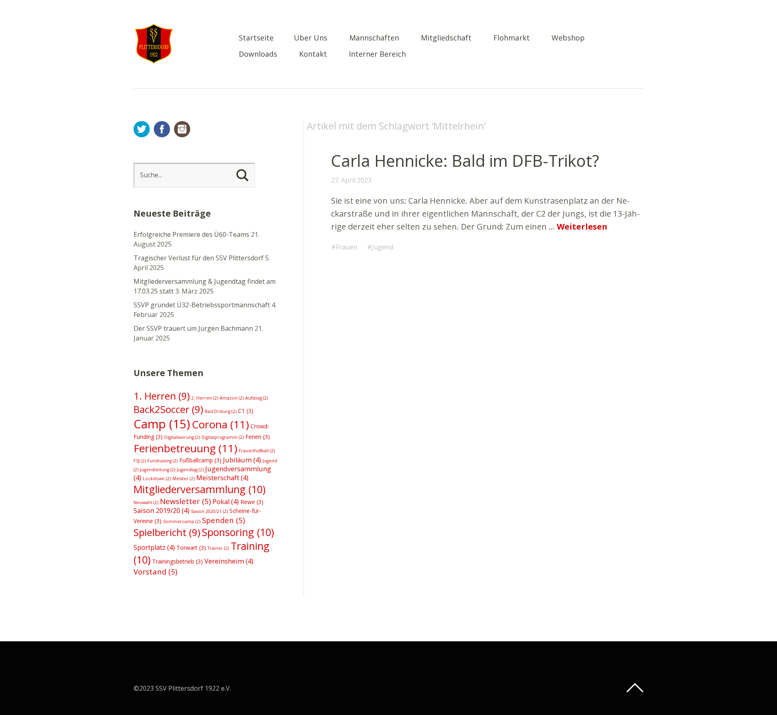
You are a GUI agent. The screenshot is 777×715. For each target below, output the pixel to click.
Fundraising (162, 461)
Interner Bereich (377, 54)
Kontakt (313, 54)
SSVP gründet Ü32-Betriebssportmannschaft (202, 304)
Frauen (346, 247)
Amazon (232, 398)
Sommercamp (181, 521)
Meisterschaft (222, 477)
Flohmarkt (511, 38)
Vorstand (155, 571)
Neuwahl (146, 502)
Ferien (257, 436)
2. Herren (204, 398)
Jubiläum (242, 459)
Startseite (256, 38)
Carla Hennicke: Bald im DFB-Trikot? (465, 160)
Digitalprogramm (223, 437)
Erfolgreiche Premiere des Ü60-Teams (191, 234)
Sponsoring (238, 532)
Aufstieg (256, 398)
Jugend (382, 247)
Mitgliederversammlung (199, 489)
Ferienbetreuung (185, 448)
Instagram (182, 129)
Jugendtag (190, 469)
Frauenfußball (257, 450)
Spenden (223, 520)
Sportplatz (154, 547)
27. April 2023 (351, 180)
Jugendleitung (157, 469)
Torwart (191, 547)
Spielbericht (167, 532)
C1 (245, 411)
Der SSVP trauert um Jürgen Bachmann (193, 328)
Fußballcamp (200, 460)
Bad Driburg (220, 411)
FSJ (140, 461)
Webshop (568, 38)
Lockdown (157, 478)
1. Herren (162, 395)
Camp (162, 424)
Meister (183, 478)
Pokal (225, 501)
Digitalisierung (182, 437)
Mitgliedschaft (446, 38)
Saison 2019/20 (161, 510)
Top (634, 688)
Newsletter (185, 501)
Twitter (142, 129)
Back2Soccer (168, 409)
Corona (220, 424)
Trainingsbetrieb (177, 561)
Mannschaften (374, 38)
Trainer (218, 548)
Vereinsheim (228, 561)
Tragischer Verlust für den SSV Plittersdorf (198, 257)
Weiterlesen (582, 226)
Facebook (162, 129)
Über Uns (310, 38)
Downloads (258, 54)
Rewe (251, 502)
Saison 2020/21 (209, 511)
